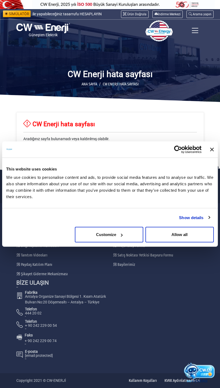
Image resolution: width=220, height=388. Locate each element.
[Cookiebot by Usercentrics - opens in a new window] (178, 149)
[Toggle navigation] (195, 31)
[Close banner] (212, 149)
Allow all (179, 234)
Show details (191, 217)
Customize (106, 234)
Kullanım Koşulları (143, 380)
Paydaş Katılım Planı (36, 264)
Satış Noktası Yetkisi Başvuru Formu (145, 255)
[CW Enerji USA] (159, 31)
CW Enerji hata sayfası (121, 84)
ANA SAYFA (89, 84)
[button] (200, 14)
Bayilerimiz (126, 264)
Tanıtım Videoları (33, 255)
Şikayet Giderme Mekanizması (44, 274)
